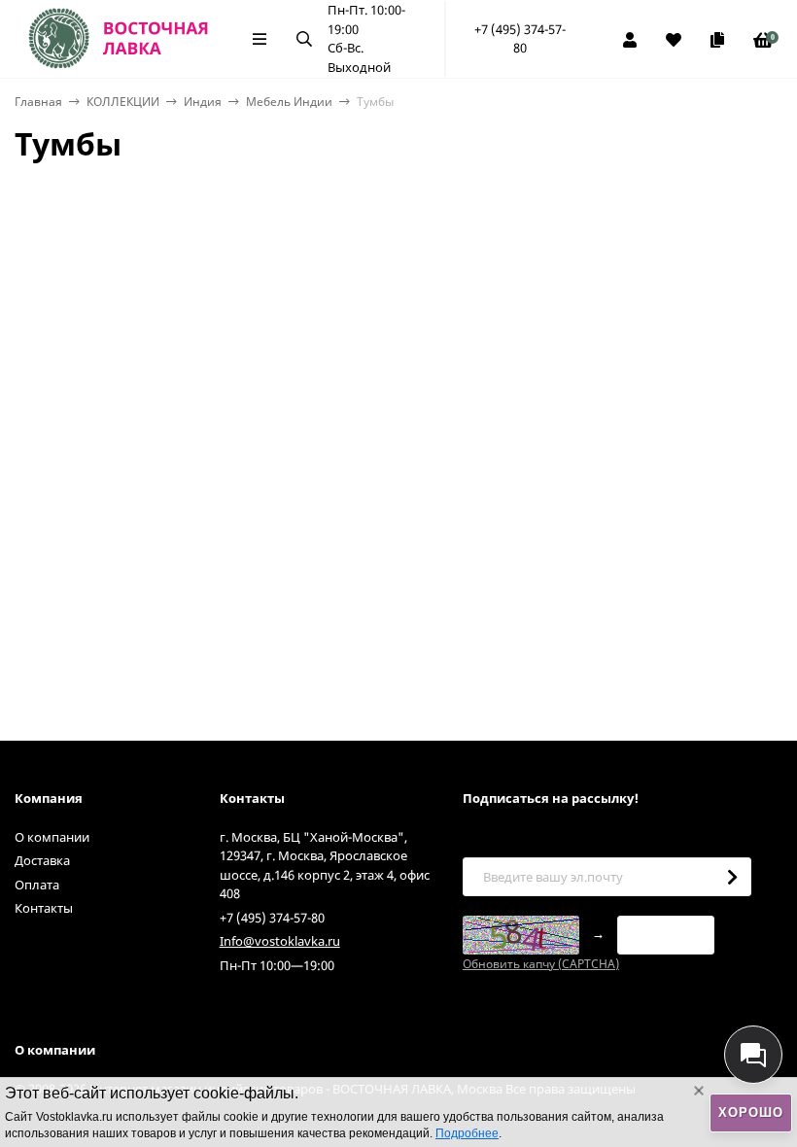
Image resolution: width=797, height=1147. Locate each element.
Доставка (42, 860)
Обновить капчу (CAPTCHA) (541, 964)
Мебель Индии (289, 101)
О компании (52, 837)
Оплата (37, 884)
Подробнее (467, 1133)
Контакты (44, 908)
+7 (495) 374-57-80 (520, 38)
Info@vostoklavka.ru (280, 941)
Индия (203, 101)
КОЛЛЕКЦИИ (123, 101)
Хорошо (750, 1112)
